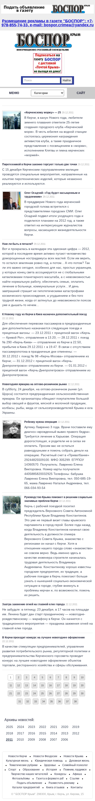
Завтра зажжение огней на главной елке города (33, 604)
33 (35, 701)
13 (26, 685)
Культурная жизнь (17, 760)
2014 (53, 733)
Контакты (77, 787)
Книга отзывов (55, 787)
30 (82, 693)
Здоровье (50, 765)
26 (50, 693)
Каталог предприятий (26, 787)
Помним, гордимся (75, 769)
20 (82, 685)
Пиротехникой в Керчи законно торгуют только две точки (39, 164)
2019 (75, 727)
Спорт (12, 769)
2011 (9, 739)
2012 (75, 733)
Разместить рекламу (61, 783)
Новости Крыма (73, 756)
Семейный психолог (75, 765)
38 (75, 701)
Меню (14, 93)
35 (51, 701)
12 (18, 685)
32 (27, 701)
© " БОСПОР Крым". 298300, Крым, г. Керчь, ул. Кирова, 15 (47, 794)
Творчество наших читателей (29, 774)
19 (74, 685)
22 (18, 693)
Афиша (77, 774)
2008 (42, 739)
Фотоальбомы (21, 778)
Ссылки (74, 778)
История (51, 769)
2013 (64, 733)
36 (59, 701)
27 (58, 693)
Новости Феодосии (45, 756)
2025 (9, 727)
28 (66, 693)
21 (10, 693)
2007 (53, 739)
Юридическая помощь (49, 760)
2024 (20, 727)
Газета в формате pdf (49, 778)
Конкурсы (60, 774)
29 (74, 693)
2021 (53, 727)
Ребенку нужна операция (40, 421)
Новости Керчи (17, 756)
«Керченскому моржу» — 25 (42, 112)
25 (42, 693)
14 (34, 685)
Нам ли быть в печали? (17, 243)
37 (67, 701)
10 (82, 677)
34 (43, 701)
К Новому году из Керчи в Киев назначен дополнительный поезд (44, 314)
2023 (31, 727)
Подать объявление (29, 783)
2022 (42, 727)
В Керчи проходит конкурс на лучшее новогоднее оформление (43, 637)
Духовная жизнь (79, 760)
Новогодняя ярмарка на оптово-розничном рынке (34, 384)
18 (66, 685)
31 (19, 701)
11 (11, 685)
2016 (31, 733)
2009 (31, 739)
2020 (64, 727)
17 (58, 685)
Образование (31, 769)
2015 (42, 733)
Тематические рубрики (23, 765)
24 (34, 693)
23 (26, 693)
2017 (20, 733)
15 (42, 685)
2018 (9, 733)
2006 (64, 739)
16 (50, 685)
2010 (20, 739)
